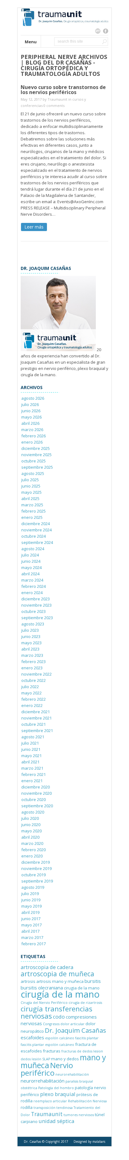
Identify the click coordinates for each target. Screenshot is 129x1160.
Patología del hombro (56, 1088)
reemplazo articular (50, 1101)
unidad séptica (56, 1121)
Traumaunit (57, 99)
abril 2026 (30, 423)
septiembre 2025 (37, 467)
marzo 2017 (32, 937)
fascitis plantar (87, 1038)
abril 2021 (30, 762)
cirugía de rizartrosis (85, 1002)
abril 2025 (30, 498)
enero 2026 (32, 442)
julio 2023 (30, 630)
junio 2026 (30, 411)
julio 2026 (30, 404)
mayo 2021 (31, 755)
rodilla (27, 1107)
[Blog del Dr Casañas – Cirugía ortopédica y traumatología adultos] (64, 32)
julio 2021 (30, 743)
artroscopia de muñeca (57, 973)
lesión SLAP (41, 1059)
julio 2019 (30, 893)
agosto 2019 (32, 887)
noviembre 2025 (36, 454)
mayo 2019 (31, 906)
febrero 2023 (33, 661)
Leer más (34, 227)
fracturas (51, 1051)
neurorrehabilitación (42, 1081)
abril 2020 (30, 837)
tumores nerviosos (79, 1115)
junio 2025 (30, 486)
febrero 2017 (33, 943)
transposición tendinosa (53, 1107)
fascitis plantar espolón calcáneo (47, 1044)
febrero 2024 (33, 586)
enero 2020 (32, 856)
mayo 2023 (31, 643)
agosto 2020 (32, 812)
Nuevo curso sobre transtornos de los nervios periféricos (63, 90)
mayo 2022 (31, 693)
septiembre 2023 (37, 617)
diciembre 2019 (35, 862)
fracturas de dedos (76, 1051)
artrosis (28, 981)
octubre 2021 (33, 724)
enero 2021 (32, 780)
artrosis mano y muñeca (60, 981)
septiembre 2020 (37, 806)
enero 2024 (32, 592)
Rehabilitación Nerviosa (87, 1101)
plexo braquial (57, 1094)
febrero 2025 (33, 511)
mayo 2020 (31, 831)
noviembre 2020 (36, 793)
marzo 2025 (32, 505)
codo (59, 1016)
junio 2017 (30, 918)
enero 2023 (32, 668)
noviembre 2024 (36, 530)
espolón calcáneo (59, 1038)
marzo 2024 (32, 580)
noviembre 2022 (36, 674)
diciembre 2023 (35, 599)
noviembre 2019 (36, 868)
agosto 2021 (32, 737)
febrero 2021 (33, 774)
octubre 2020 (33, 799)
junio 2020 (30, 824)
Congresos (51, 1024)
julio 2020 (30, 818)
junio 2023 (30, 636)
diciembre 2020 (35, 787)
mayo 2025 (31, 492)
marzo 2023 (32, 655)
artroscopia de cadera (47, 967)
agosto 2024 (32, 548)
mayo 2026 (31, 417)
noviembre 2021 (36, 718)
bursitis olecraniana (42, 987)
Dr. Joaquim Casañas (75, 1030)
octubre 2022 (33, 680)
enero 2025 (32, 517)
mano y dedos (65, 1059)
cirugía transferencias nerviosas (56, 1012)
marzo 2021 (32, 768)
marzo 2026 (32, 429)
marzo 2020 (32, 843)
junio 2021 (30, 749)
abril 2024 (30, 574)
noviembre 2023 (36, 605)
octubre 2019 (33, 875)
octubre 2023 (33, 611)
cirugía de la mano (60, 994)
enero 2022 (32, 705)
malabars (98, 1141)
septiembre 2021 (37, 730)
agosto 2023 (32, 624)
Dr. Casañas (32, 1141)
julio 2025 (30, 479)
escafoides (32, 1037)
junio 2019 (30, 900)
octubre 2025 (33, 461)
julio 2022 (30, 686)
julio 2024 (30, 555)
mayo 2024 (31, 567)
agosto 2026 (32, 398)
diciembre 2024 (35, 523)
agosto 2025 (32, 473)
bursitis (93, 981)
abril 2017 (30, 931)
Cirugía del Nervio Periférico (44, 1002)
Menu (31, 42)
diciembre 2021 (35, 711)
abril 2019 (30, 912)
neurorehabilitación (72, 1074)
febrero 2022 (33, 699)
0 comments (54, 105)
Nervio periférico (47, 1069)
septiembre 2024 (37, 542)
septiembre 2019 (37, 881)
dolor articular (72, 1024)
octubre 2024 (33, 536)
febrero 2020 (33, 849)
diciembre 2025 (35, 448)
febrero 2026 (33, 436)
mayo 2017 (31, 925)
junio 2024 (30, 561)
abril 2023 (30, 649)
